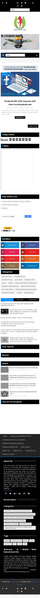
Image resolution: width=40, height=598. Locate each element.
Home (4, 436)
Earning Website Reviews (13, 443)
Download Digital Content (13, 440)
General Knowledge (10, 286)
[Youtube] (10, 1)
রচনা (14, 544)
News (7, 540)
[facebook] (2, 2)
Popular (7, 300)
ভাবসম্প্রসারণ (8, 544)
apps (26, 540)
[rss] (33, 2)
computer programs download (18, 511)
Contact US (17, 451)
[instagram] (17, 5)
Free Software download (26, 283)
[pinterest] (21, 2)
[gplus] (17, 2)
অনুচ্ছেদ (32, 540)
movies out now (11, 524)
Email (4, 283)
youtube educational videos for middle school (18, 527)
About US (6, 451)
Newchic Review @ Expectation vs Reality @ (23, 367)
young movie (25, 524)
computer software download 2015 (19, 514)
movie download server (15, 520)
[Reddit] (29, 1)
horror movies (8, 292)
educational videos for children (18, 517)
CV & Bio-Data (19, 276)
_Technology (30, 451)
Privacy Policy (8, 454)
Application (7, 276)
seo (5, 74)
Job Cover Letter (28, 286)
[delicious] (21, 5)
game (5, 208)
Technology (16, 540)
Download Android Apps (20, 436)
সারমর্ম (19, 544)
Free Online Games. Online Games (17, 201)
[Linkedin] (14, 1)
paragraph (29, 292)
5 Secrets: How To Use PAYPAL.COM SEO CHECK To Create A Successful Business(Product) (23, 311)
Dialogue (18, 279)
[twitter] (6, 2)
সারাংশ (24, 544)
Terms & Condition (10, 447)
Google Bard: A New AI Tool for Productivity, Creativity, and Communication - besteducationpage (18, 323)
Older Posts (33, 126)
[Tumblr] (36, 1)
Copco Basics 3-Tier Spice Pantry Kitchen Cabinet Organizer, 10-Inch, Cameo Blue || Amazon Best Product (20, 331)
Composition (7, 279)
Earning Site (30, 279)
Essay (11, 283)
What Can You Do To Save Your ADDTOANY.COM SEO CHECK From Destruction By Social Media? (23, 339)
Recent (20, 300)
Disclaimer (25, 447)
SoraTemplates (15, 582)
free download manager (26, 289)
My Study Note (7, 289)
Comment (32, 300)
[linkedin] (20, 493)
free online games (10, 205)
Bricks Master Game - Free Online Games (16, 317)
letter (19, 292)
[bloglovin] (25, 2)
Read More (7, 490)
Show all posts (30, 69)
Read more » (20, 117)
